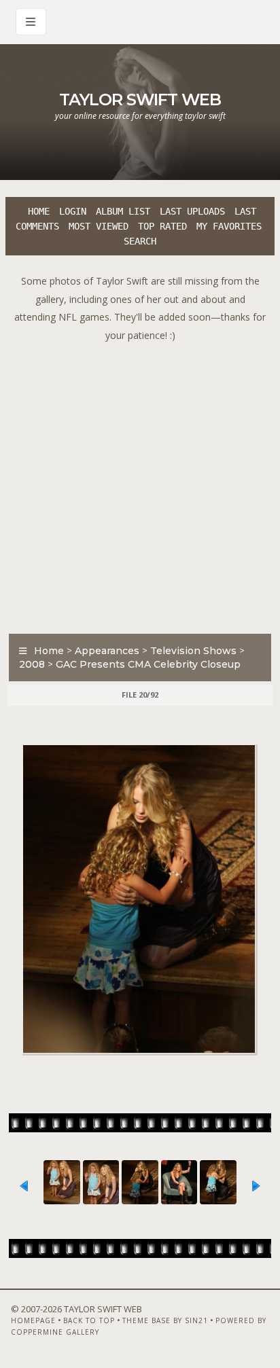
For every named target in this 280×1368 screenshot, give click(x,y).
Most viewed (98, 226)
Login (72, 211)
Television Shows (193, 651)
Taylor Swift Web (140, 99)
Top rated (162, 226)
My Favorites (229, 226)
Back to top (89, 1320)
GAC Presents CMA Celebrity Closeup (148, 664)
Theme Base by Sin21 (165, 1320)
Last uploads (192, 211)
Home (39, 211)
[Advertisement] (140, 484)
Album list (123, 211)
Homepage (33, 1320)
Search (140, 241)
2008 (32, 664)
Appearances (107, 651)
